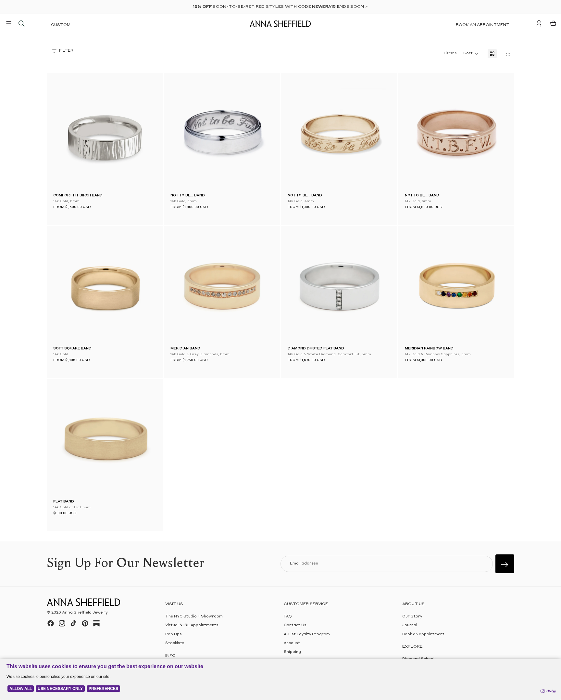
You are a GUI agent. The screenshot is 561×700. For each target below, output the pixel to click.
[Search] (21, 23)
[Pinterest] (85, 623)
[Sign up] (504, 563)
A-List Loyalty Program (307, 634)
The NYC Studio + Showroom (194, 616)
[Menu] (9, 23)
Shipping (292, 652)
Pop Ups (173, 634)
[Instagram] (62, 623)
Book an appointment (482, 25)
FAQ (288, 616)
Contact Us (295, 625)
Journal (409, 625)
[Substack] (96, 623)
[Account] (539, 23)
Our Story (412, 616)
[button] (63, 132)
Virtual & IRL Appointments (191, 625)
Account (292, 643)
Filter (66, 51)
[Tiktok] (73, 623)
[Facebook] (51, 623)
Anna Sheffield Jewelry (85, 613)
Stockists (174, 643)
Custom (60, 25)
